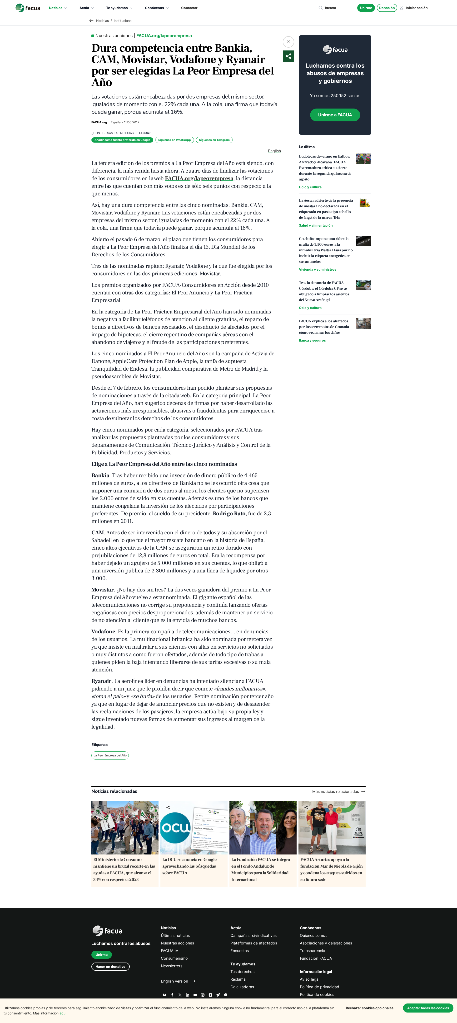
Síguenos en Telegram (214, 140)
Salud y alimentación (316, 225)
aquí (63, 1013)
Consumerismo (174, 958)
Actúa (84, 8)
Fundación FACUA (316, 958)
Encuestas (239, 950)
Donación (387, 8)
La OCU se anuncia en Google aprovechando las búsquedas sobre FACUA (189, 866)
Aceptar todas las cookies (428, 1008)
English (274, 151)
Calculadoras (242, 986)
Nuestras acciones (177, 943)
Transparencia (312, 950)
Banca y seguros (312, 340)
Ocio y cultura (310, 187)
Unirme (366, 8)
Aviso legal (309, 979)
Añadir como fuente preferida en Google (122, 140)
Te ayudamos (117, 8)
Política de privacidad (319, 986)
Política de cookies (317, 994)
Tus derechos (242, 971)
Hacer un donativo (110, 966)
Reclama (238, 979)
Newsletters (171, 965)
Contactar (189, 8)
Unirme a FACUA (335, 114)
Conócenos (154, 8)
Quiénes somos (313, 935)
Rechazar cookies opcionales (369, 1008)
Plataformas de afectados (253, 943)
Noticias (55, 8)
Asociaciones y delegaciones (326, 943)
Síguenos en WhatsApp (174, 140)
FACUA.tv (169, 950)
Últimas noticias (175, 935)
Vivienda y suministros (317, 269)
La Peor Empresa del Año (110, 755)
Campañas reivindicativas (253, 935)
